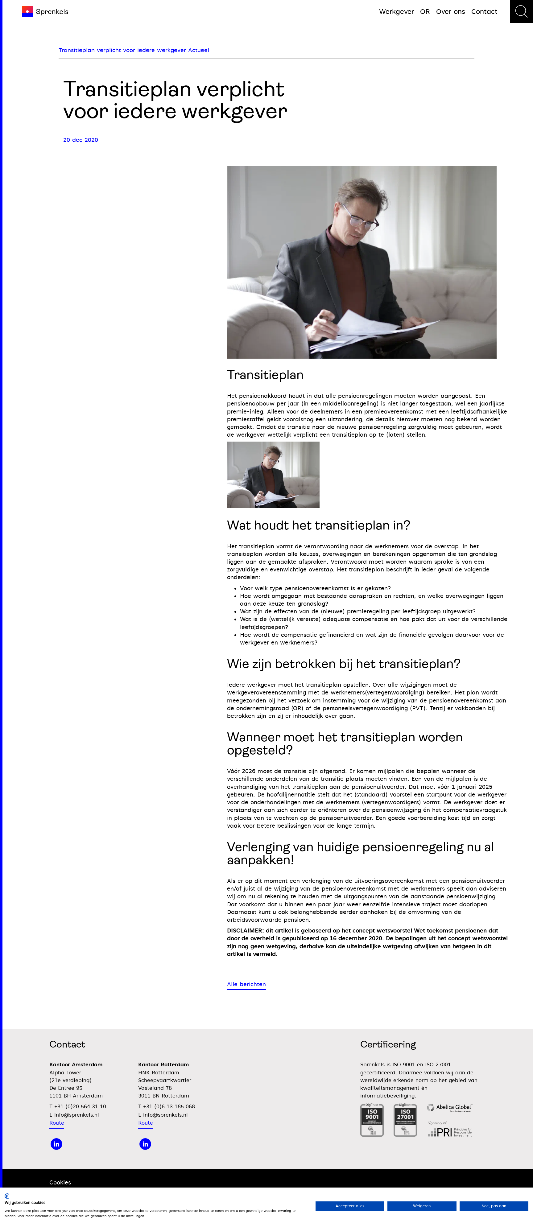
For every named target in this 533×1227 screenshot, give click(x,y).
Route (56, 1123)
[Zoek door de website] (521, 11)
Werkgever (396, 11)
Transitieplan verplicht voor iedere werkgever (122, 50)
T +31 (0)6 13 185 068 (166, 1107)
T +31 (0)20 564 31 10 (77, 1107)
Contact (484, 11)
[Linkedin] (145, 1144)
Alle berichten (246, 984)
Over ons (450, 11)
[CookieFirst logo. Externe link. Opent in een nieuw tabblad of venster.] (7, 1196)
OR (425, 11)
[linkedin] (56, 1144)
